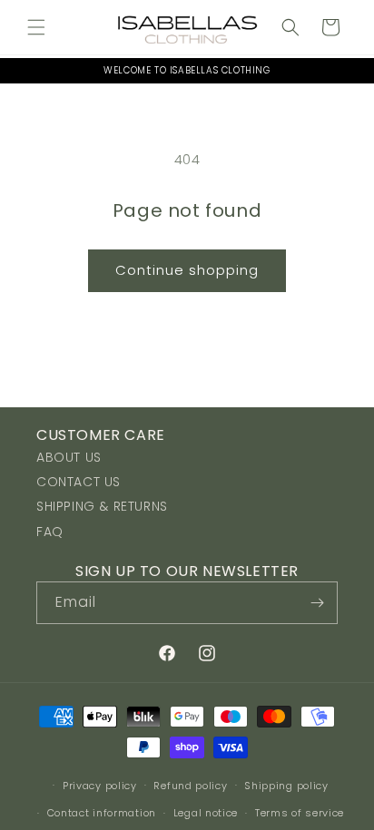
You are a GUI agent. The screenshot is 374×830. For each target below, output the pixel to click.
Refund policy (190, 785)
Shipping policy (286, 785)
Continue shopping (187, 269)
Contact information (101, 813)
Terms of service (299, 813)
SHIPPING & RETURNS (102, 506)
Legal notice (205, 813)
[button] (36, 27)
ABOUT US (69, 457)
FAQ (50, 531)
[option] (187, 71)
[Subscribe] (317, 602)
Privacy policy (100, 785)
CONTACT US (78, 482)
